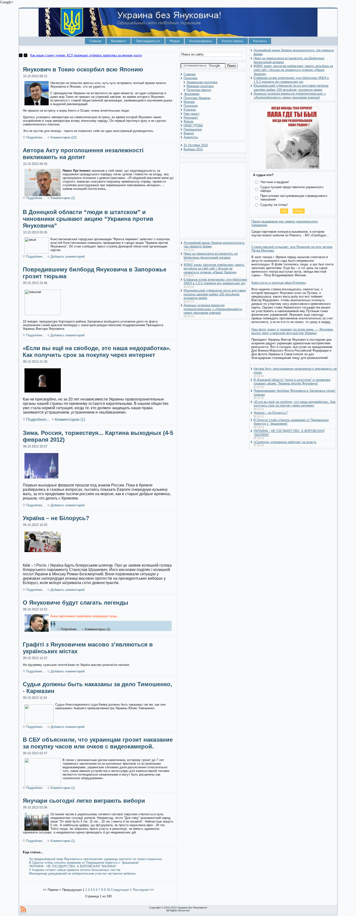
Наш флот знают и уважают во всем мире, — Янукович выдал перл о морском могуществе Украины (292, 331)
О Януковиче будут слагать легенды (75, 602)
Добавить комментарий (68, 256)
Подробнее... (35, 137)
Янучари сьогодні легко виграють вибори (84, 800)
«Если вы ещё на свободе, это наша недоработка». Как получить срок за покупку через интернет (97, 351)
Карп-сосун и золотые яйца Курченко (278, 283)
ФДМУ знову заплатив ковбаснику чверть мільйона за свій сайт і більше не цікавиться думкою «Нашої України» (214, 268)
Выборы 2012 (193, 149)
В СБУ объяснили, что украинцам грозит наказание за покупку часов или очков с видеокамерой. (98, 743)
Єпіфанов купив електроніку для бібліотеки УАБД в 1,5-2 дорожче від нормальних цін (215, 281)
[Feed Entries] (23, 910)
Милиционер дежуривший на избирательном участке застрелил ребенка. (82, 873)
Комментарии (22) (64, 137)
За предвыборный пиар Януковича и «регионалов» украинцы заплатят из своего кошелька (95, 859)
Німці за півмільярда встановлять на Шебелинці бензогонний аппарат (211, 255)
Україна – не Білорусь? (56, 518)
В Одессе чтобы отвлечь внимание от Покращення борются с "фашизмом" (84, 862)
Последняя (141, 890)
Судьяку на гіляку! (274, 205)
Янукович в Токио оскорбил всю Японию (83, 69)
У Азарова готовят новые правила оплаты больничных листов (74, 870)
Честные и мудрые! (274, 182)
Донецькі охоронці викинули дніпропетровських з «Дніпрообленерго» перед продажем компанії (213, 309)
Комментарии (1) (70, 419)
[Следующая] (25, 55)
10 (108, 890)
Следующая (120, 890)
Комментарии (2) (63, 198)
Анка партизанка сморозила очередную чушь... (85, 616)
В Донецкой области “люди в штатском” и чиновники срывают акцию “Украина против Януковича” (88, 219)
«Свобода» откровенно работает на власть (285, 442)
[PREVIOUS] (21, 55)
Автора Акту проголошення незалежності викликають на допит (83, 153)
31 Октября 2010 (196, 145)
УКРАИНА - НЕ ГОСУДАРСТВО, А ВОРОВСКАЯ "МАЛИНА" (73, 866)
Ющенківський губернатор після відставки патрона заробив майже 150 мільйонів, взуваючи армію (215, 294)
